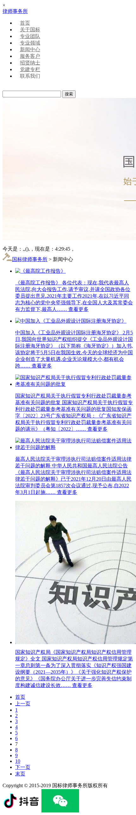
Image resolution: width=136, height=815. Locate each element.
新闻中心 (30, 49)
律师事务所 (15, 11)
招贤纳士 (30, 62)
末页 (20, 773)
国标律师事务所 (29, 259)
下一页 (22, 767)
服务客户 (30, 56)
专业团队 (30, 36)
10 (17, 761)
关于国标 (30, 29)
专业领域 (30, 43)
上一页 (22, 703)
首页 (25, 23)
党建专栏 (30, 69)
